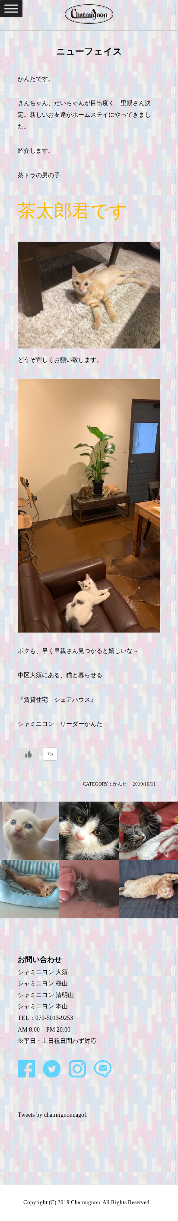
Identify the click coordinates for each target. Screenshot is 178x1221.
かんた (120, 783)
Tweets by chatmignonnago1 (52, 1115)
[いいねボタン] (28, 754)
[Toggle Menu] (11, 8)
